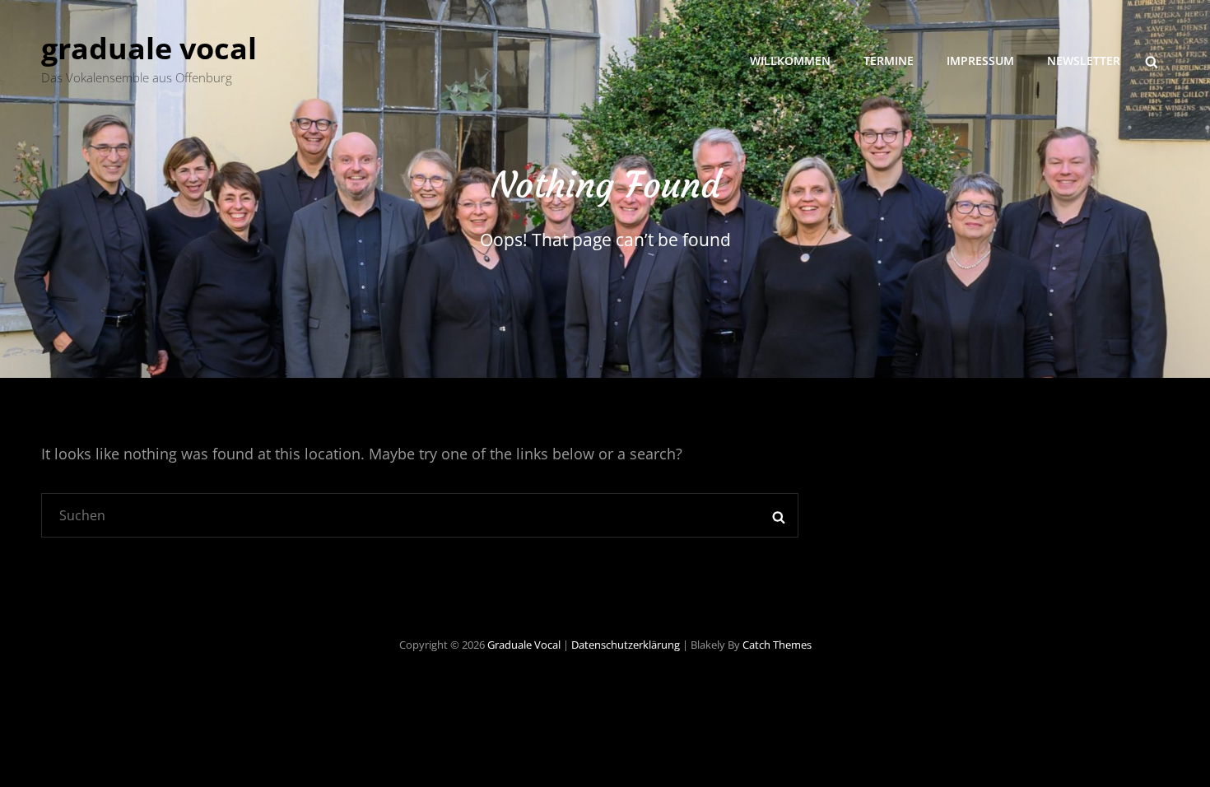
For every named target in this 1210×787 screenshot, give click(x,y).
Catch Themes (777, 644)
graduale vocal (149, 48)
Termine (888, 60)
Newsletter (1083, 60)
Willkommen (790, 60)
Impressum (980, 60)
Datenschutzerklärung (625, 644)
